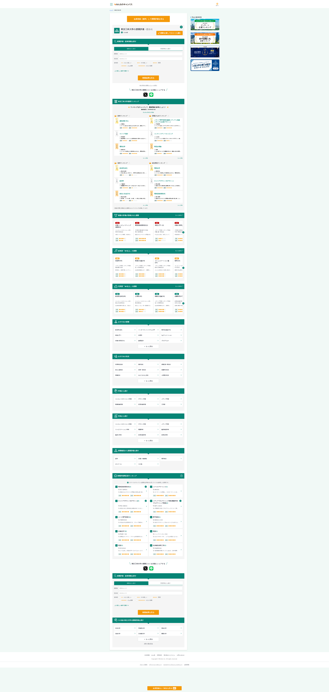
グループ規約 (143, 664)
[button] (183, 232)
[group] (123, 232)
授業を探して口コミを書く (171, 33)
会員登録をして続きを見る (164, 688)
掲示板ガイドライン (169, 655)
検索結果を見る (148, 78)
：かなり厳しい (126, 62)
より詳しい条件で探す (121, 71)
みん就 (153, 655)
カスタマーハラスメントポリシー (172, 664)
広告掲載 (147, 655)
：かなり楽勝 (145, 65)
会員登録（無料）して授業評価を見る (149, 19)
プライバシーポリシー (155, 664)
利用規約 (159, 655)
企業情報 (186, 664)
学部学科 (165, 48)
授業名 (131, 48)
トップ (111, 10)
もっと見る (145, 158)
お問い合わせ (180, 655)
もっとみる (178, 215)
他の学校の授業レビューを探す (148, 85)
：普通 (156, 62)
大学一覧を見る (148, 643)
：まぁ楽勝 (127, 65)
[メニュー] (111, 4)
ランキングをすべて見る (148, 112)
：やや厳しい (142, 62)
